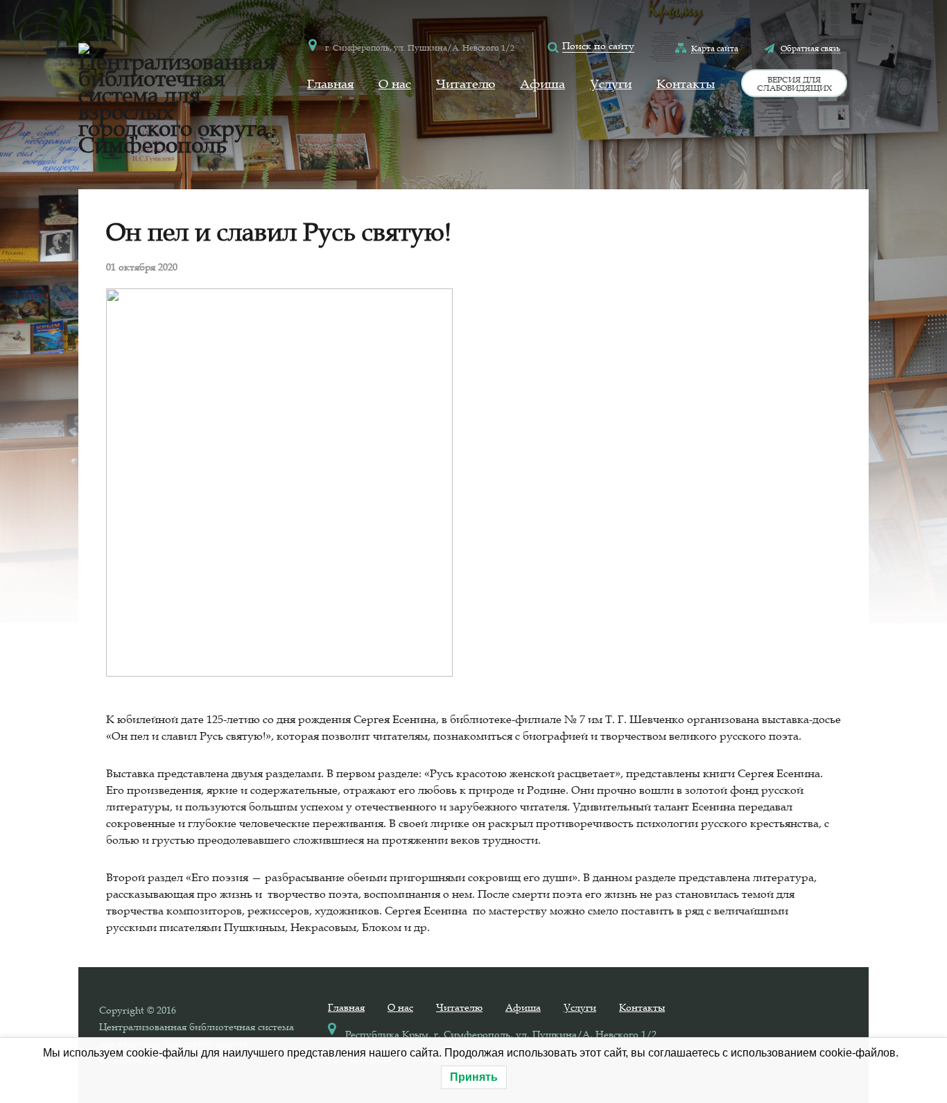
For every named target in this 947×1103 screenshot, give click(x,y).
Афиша (542, 84)
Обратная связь (810, 47)
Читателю (465, 84)
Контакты (686, 84)
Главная (330, 84)
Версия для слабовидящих (794, 83)
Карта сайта (714, 47)
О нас (395, 84)
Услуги (611, 84)
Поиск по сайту (598, 46)
